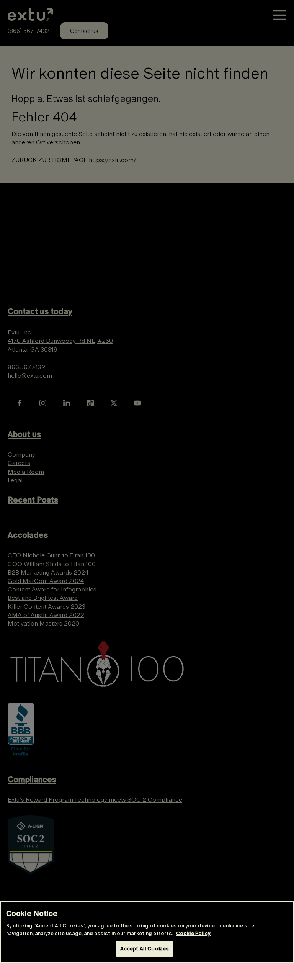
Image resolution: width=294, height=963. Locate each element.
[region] (147, 932)
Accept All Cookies (144, 948)
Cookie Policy (193, 933)
